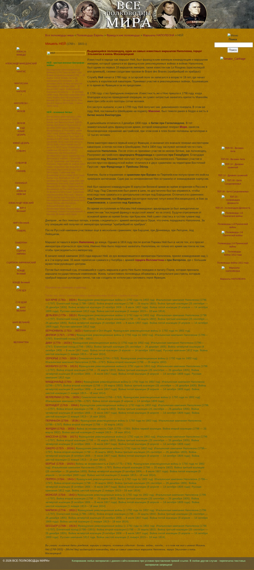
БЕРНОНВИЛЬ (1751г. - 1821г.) (118, 330)
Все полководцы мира (59, 35)
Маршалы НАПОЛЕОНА (158, 35)
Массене (154, 111)
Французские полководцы (123, 35)
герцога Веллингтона (149, 259)
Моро (183, 126)
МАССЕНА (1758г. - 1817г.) (126, 440)
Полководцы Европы (90, 35)
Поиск (233, 39)
